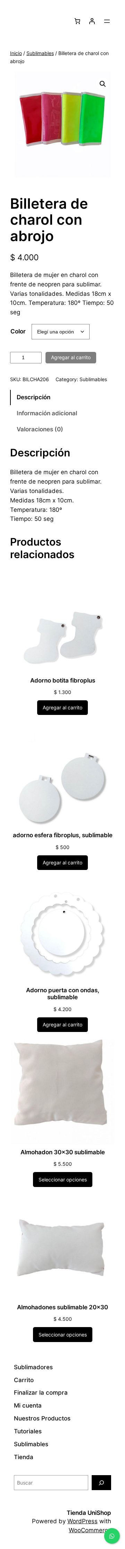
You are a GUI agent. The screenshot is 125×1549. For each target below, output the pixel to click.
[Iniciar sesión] (92, 21)
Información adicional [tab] (47, 413)
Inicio (16, 53)
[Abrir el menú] (107, 21)
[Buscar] (101, 1482)
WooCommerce (90, 1530)
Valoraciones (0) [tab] (40, 429)
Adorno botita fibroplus (62, 680)
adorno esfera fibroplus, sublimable (62, 835)
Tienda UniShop (89, 1512)
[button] (103, 84)
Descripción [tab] (33, 397)
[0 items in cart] (77, 21)
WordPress (82, 1521)
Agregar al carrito (71, 357)
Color (18, 331)
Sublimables (40, 53)
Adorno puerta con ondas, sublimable (62, 994)
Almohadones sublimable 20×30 (62, 1307)
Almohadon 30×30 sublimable (62, 1152)
